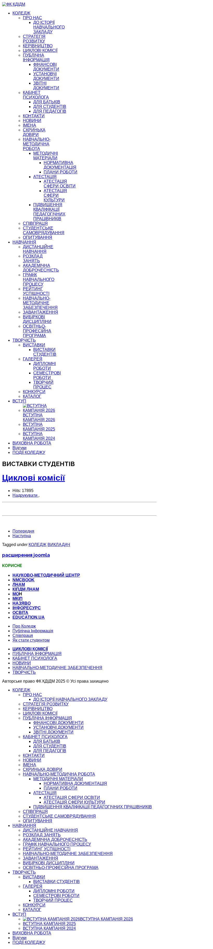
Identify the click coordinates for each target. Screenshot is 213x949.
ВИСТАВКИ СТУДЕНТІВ (44, 351)
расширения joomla (26, 555)
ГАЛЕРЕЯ (32, 359)
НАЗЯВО (21, 603)
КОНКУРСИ (34, 391)
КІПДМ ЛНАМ (25, 589)
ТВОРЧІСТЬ (24, 340)
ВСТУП (19, 401)
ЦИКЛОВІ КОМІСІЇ (40, 50)
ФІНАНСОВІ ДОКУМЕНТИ (46, 66)
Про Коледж (24, 626)
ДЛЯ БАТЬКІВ (46, 102)
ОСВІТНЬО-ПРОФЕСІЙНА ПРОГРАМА (37, 331)
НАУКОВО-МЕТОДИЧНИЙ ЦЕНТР (46, 575)
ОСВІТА (20, 612)
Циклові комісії (33, 477)
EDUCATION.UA (28, 617)
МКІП (17, 598)
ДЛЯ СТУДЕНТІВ (49, 106)
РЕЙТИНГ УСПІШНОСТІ (36, 291)
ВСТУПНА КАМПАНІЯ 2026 (39, 417)
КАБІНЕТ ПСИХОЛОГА (36, 94)
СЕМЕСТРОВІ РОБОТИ (47, 375)
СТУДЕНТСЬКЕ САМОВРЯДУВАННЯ (43, 230)
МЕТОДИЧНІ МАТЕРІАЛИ (45, 155)
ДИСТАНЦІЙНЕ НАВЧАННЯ (38, 249)
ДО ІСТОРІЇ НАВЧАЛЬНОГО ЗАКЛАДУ (49, 27)
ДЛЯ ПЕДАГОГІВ (49, 111)
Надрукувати (25, 495)
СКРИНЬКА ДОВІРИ (34, 132)
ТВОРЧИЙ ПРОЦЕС (43, 384)
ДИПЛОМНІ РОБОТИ (44, 366)
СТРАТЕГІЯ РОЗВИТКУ (34, 38)
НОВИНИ (32, 120)
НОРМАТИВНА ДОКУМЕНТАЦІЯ (60, 165)
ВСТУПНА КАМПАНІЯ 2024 (39, 436)
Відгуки (19, 448)
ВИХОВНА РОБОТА (31, 443)
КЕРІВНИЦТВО (37, 46)
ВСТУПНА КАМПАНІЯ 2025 (39, 426)
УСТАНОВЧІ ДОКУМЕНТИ (46, 76)
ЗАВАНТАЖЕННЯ (40, 312)
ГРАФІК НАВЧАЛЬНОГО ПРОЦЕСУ (38, 279)
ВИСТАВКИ (34, 345)
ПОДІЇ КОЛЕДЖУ (28, 452)
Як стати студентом (31, 640)
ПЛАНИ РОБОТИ (60, 172)
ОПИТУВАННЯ (37, 237)
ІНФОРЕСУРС (26, 608)
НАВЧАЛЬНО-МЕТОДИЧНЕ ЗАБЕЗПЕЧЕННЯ (40, 303)
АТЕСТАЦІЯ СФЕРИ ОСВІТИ (60, 183)
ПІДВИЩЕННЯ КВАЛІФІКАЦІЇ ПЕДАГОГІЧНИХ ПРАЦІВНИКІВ (49, 212)
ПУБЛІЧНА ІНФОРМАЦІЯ (36, 57)
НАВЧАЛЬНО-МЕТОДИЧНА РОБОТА (36, 144)
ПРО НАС (32, 18)
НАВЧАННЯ (24, 242)
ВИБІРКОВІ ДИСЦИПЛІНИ (37, 319)
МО (15, 594)
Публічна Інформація (32, 631)
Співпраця (22, 635)
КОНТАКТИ (34, 116)
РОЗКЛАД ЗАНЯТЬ (33, 258)
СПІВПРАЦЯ (35, 223)
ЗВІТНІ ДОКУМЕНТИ (46, 85)
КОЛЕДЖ (21, 13)
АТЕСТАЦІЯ (45, 176)
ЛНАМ (18, 584)
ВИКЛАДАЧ (59, 544)
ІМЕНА (29, 125)
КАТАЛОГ (32, 396)
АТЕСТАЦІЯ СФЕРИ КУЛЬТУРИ (55, 195)
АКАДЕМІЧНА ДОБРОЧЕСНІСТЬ (41, 267)
